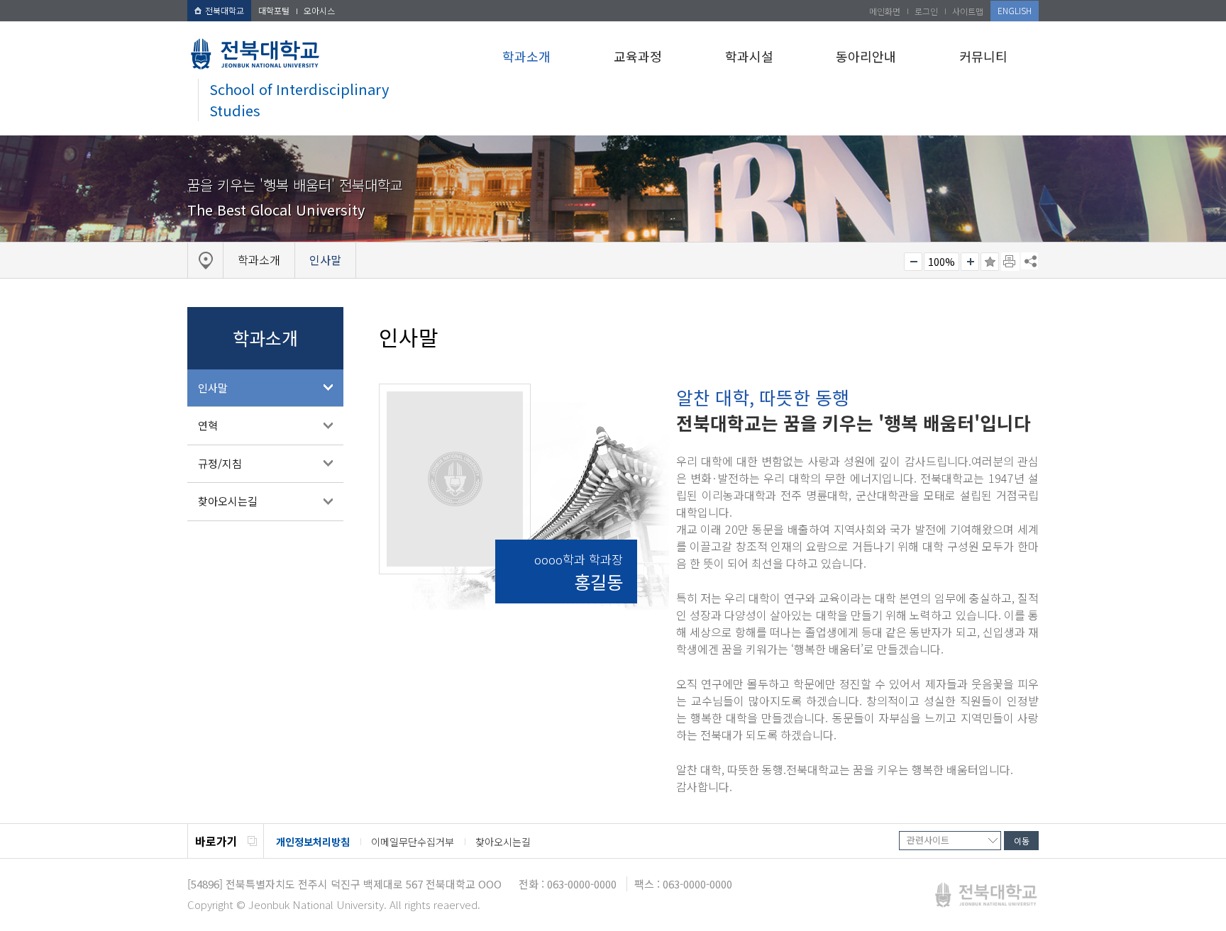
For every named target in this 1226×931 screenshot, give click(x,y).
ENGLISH (1015, 10)
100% (941, 262)
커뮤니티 (983, 56)
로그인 (926, 11)
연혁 (208, 425)
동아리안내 (866, 56)
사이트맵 (967, 11)
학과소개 (526, 56)
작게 (913, 261)
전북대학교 (224, 10)
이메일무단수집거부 (412, 842)
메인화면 (884, 11)
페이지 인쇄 (1010, 261)
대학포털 (273, 10)
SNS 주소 (1029, 260)
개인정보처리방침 (313, 842)
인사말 (213, 387)
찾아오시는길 (228, 501)
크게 (970, 261)
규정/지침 (220, 463)
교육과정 (638, 56)
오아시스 (319, 10)
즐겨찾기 (990, 261)
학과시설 (749, 56)
